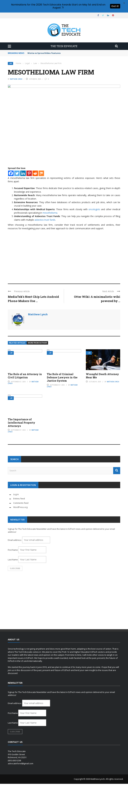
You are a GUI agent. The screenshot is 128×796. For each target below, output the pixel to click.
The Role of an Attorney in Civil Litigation (25, 375)
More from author (37, 342)
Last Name (13, 559)
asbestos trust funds (44, 219)
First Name (13, 549)
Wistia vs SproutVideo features (44, 53)
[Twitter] (17, 173)
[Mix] (41, 173)
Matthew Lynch (16, 79)
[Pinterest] (29, 173)
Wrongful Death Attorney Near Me (102, 375)
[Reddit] (35, 173)
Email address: (15, 540)
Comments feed (20, 503)
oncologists (94, 209)
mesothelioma (50, 212)
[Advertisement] (64, 255)
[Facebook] (11, 173)
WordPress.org (20, 507)
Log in (16, 494)
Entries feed (19, 498)
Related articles (17, 342)
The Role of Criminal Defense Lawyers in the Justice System (62, 377)
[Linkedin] (23, 173)
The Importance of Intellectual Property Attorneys (21, 422)
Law (10, 63)
